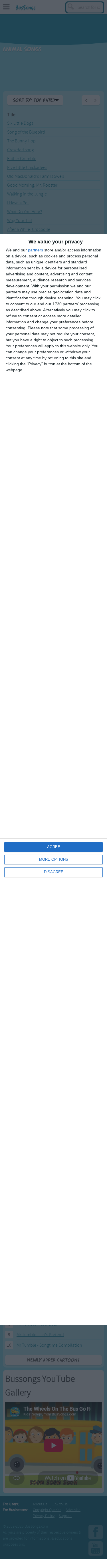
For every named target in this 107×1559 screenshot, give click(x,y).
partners (35, 250)
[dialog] (53, 779)
